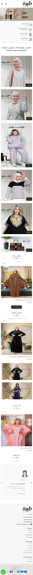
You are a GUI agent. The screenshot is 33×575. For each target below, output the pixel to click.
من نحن (30, 548)
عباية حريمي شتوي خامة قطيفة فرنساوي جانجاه (20, 356)
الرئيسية (30, 545)
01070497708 (27, 517)
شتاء (29, 199)
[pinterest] (15, 569)
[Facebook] (20, 569)
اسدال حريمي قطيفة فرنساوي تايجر (23, 300)
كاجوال (28, 165)
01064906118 (27, 520)
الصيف (28, 232)
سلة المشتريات (28, 535)
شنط (29, 250)
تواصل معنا (29, 561)
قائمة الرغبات (29, 537)
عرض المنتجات (16, 307)
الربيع (29, 118)
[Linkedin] (13, 569)
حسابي (30, 532)
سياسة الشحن (28, 550)
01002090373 (27, 522)
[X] (18, 569)
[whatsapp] (3, 571)
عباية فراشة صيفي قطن (26, 448)
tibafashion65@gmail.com (24, 524)
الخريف (28, 85)
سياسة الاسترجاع (28, 552)
